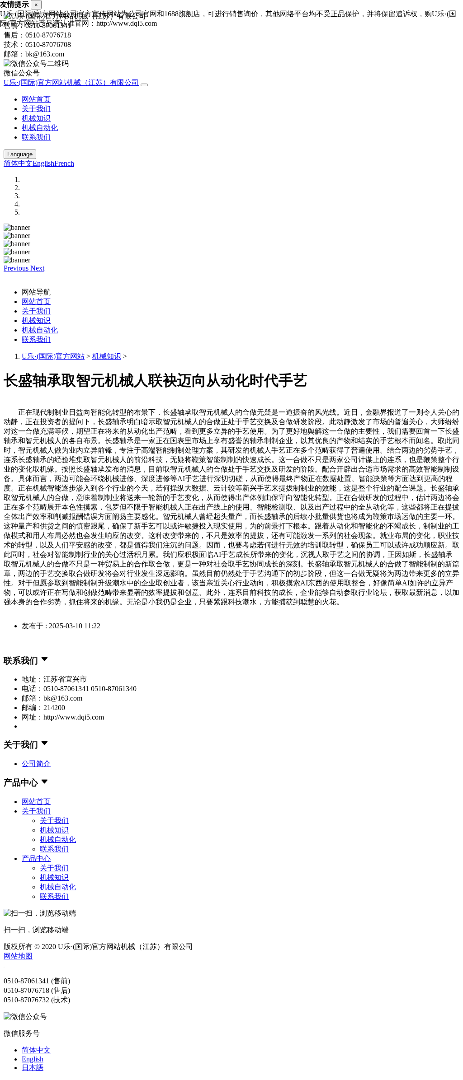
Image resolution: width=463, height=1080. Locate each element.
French (64, 163)
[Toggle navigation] (144, 85)
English (43, 163)
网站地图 (18, 956)
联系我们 (36, 137)
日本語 (32, 1067)
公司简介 (36, 763)
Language (20, 154)
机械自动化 (40, 127)
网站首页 (36, 99)
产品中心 (36, 858)
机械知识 (36, 118)
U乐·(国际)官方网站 (53, 356)
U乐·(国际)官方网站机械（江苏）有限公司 (71, 82)
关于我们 (36, 108)
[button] (17, 268)
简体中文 (18, 163)
